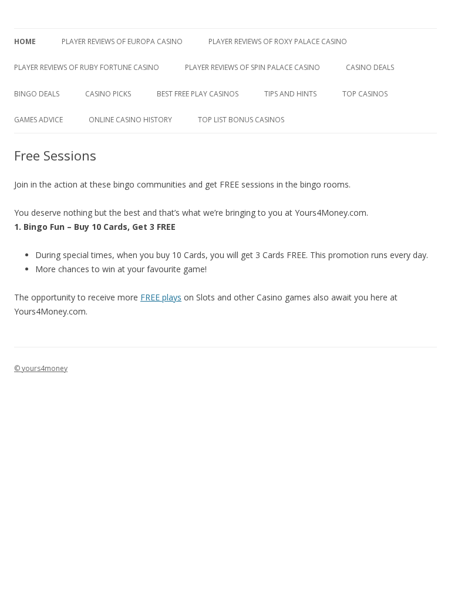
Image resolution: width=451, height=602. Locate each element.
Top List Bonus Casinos (241, 120)
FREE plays (160, 297)
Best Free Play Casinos (197, 94)
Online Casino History (130, 120)
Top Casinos (365, 94)
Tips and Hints (290, 94)
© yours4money (41, 368)
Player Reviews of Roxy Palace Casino (277, 41)
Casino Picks (108, 94)
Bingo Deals (36, 94)
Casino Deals (370, 67)
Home (25, 41)
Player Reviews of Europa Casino (122, 41)
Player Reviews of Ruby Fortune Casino (86, 67)
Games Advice (38, 120)
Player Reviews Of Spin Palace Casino (252, 67)
